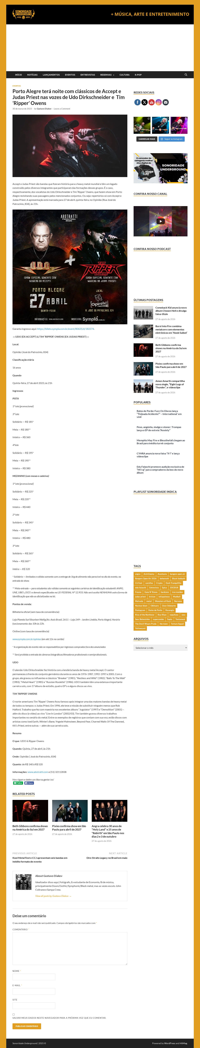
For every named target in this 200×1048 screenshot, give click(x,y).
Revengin (169, 610)
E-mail (17, 985)
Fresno (138, 592)
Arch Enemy (149, 574)
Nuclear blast (141, 605)
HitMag (183, 1043)
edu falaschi (140, 587)
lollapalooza (164, 596)
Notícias (32, 75)
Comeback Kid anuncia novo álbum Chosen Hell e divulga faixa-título (171, 311)
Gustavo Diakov (44, 108)
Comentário (20, 929)
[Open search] (186, 74)
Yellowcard (140, 628)
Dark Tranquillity (173, 583)
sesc (183, 614)
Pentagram (140, 610)
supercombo (158, 619)
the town (164, 624)
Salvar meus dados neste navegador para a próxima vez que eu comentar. (59, 1018)
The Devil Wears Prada (145, 624)
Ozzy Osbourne (169, 605)
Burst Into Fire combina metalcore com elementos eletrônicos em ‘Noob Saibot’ (171, 329)
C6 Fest (138, 583)
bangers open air (177, 574)
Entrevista (154, 587)
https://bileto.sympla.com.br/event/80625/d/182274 (65, 328)
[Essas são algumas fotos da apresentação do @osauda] (142, 125)
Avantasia (162, 574)
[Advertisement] (100, 48)
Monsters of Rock (163, 601)
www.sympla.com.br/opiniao (26, 639)
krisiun (152, 596)
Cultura (125, 75)
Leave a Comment (62, 108)
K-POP (138, 75)
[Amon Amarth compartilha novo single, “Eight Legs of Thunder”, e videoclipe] (143, 381)
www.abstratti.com (38, 771)
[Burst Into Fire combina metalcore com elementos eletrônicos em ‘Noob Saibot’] (143, 326)
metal (149, 601)
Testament (180, 619)
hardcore (165, 592)
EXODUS (174, 587)
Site (14, 1000)
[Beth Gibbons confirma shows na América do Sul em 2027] (30, 811)
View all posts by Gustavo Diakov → (53, 895)
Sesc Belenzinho (142, 619)
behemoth (164, 578)
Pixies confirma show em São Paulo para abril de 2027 (69, 827)
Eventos (70, 75)
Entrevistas (87, 75)
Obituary (155, 605)
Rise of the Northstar (144, 614)
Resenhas (106, 75)
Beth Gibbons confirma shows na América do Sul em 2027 (30, 827)
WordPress (169, 1043)
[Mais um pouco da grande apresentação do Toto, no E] (160, 125)
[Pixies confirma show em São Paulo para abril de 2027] (70, 811)
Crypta (159, 583)
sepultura (174, 614)
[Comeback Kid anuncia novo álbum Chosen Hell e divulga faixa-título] (143, 307)
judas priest (140, 596)
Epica (164, 587)
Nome (16, 971)
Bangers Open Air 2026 (146, 578)
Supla (169, 619)
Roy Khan (162, 614)
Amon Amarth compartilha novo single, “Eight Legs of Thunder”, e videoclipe (170, 384)
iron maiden (177, 592)
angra (137, 574)
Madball (176, 596)
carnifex (149, 583)
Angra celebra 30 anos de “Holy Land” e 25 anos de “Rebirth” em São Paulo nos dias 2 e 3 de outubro (108, 831)
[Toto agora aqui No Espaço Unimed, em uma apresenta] (179, 125)
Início (18, 75)
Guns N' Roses (151, 592)
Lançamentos (51, 75)
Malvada (139, 601)
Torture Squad (177, 624)
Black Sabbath (178, 578)
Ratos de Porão (155, 610)
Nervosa (178, 601)
